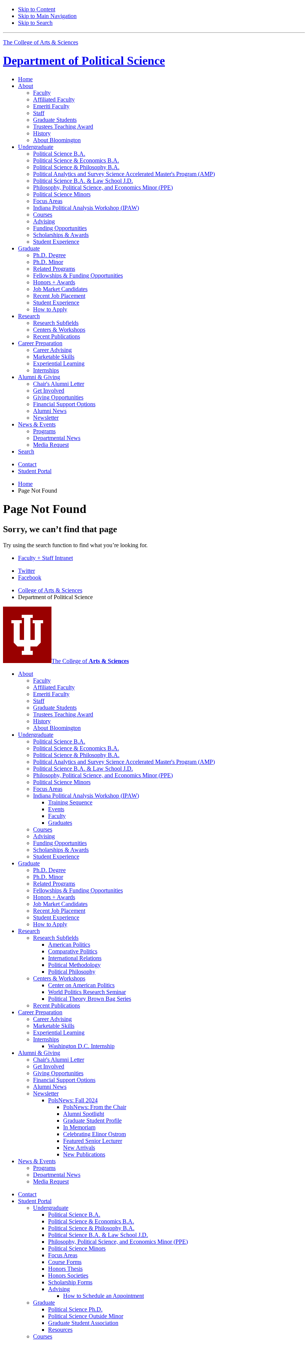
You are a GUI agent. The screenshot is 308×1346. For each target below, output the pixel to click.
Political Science (84, 60)
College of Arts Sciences (50, 590)
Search (26, 451)
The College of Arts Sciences (40, 42)
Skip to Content (36, 9)
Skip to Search (35, 23)
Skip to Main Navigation (47, 16)
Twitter (26, 571)
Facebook (29, 577)
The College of (90, 661)
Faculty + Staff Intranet (45, 558)
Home (25, 79)
